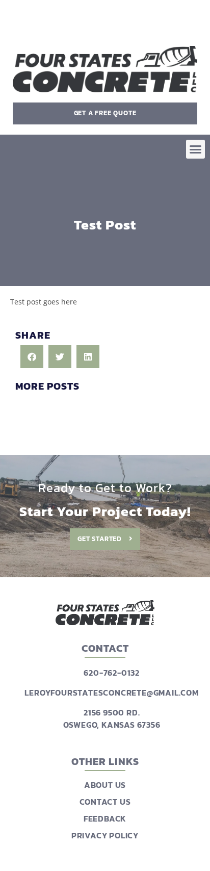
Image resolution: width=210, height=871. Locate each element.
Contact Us (105, 802)
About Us (105, 785)
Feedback (105, 818)
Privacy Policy (105, 835)
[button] (195, 149)
